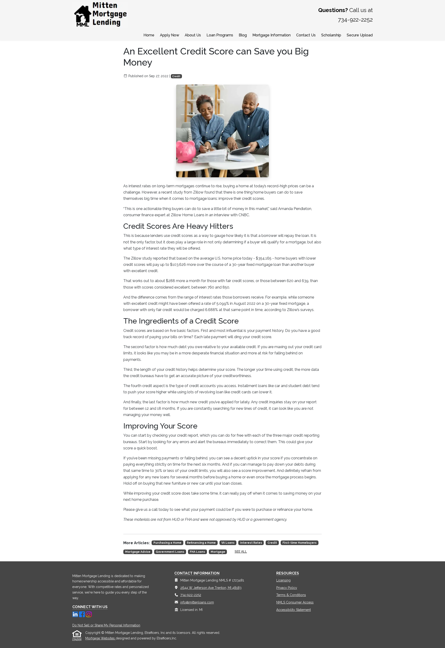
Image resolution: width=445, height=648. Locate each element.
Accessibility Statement (293, 610)
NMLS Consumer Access (295, 602)
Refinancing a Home (201, 542)
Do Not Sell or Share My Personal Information (106, 625)
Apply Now (169, 35)
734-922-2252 (190, 595)
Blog (243, 35)
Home (148, 35)
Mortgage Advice (137, 551)
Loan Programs (220, 35)
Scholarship (331, 35)
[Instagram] (89, 614)
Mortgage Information (271, 35)
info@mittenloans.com (197, 602)
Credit (176, 76)
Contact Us (306, 35)
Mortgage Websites (100, 638)
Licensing (283, 580)
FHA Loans (197, 551)
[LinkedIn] (75, 614)
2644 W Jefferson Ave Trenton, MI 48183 (211, 588)
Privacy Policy (286, 588)
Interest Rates (251, 542)
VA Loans (228, 542)
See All (241, 551)
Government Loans (170, 551)
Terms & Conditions (291, 595)
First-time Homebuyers (300, 542)
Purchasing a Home (167, 542)
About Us (193, 35)
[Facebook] (82, 614)
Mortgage (218, 551)
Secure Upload (360, 35)
